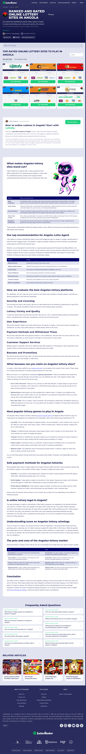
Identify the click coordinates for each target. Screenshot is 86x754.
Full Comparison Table (20, 62)
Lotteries (34, 2)
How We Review (21, 707)
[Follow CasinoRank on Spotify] (77, 733)
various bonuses (36, 371)
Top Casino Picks (7, 62)
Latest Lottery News (65, 701)
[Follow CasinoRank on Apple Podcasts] (81, 733)
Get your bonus (16, 84)
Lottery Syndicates (64, 2)
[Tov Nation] (28, 749)
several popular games (44, 419)
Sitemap (21, 713)
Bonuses (43, 701)
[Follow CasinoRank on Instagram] (65, 733)
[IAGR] (63, 749)
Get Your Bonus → (72, 125)
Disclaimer (43, 713)
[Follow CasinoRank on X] (69, 733)
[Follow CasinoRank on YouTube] (73, 733)
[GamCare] (51, 749)
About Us (21, 701)
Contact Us (21, 704)
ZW (5, 733)
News (81, 2)
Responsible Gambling (43, 707)
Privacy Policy (43, 710)
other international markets (18, 595)
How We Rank (21, 710)
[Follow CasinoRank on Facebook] (60, 733)
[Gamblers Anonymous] (39, 749)
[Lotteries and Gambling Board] (17, 749)
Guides (74, 2)
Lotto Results (43, 2)
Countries (53, 2)
